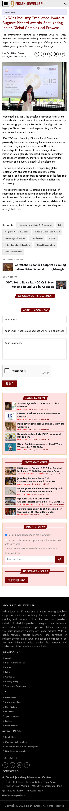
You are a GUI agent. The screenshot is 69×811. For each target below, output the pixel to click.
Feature (8, 721)
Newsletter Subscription (16, 751)
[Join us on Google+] (19, 765)
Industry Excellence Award (47, 231)
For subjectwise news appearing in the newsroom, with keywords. (33, 543)
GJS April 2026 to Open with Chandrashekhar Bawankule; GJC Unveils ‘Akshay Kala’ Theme (39, 500)
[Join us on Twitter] (49, 54)
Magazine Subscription (16, 741)
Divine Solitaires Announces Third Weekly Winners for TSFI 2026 (40, 445)
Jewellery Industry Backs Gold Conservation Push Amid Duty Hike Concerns (36, 480)
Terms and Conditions (15, 686)
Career (8, 667)
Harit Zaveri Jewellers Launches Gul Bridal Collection (40, 425)
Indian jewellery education (17, 245)
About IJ (9, 658)
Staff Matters (11, 706)
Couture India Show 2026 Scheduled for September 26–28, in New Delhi (39, 510)
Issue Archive (11, 725)
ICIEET (52, 238)
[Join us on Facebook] (43, 54)
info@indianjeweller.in (15, 795)
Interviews (9, 711)
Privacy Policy (11, 681)
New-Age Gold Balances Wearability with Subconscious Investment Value (40, 490)
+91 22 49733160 (14, 790)
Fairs (7, 672)
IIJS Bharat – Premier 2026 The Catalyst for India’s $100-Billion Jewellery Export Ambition (39, 469)
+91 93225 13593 (34, 790)
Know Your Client (13, 702)
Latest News (10, 697)
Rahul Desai (37, 238)
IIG (59, 225)
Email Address (12, 553)
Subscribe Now (16, 580)
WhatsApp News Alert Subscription (21, 746)
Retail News (10, 12)
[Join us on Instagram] (27, 765)
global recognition (45, 245)
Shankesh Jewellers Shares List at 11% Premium (38, 405)
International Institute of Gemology (35, 225)
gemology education (15, 238)
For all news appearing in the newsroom (29, 535)
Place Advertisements (15, 662)
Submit (9, 383)
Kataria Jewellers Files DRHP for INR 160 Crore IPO (39, 415)
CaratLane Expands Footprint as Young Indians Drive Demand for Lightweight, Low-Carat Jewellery (40, 269)
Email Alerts (10, 737)
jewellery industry (13, 251)
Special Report (12, 716)
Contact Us (10, 676)
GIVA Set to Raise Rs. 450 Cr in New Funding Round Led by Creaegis (30, 284)
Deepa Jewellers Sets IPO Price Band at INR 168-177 (39, 435)
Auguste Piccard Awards (16, 231)
